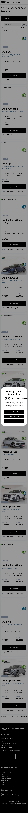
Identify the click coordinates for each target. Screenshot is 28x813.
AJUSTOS (15, 408)
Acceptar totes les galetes (14, 411)
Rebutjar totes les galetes (14, 416)
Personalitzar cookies (14, 420)
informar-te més (12, 405)
